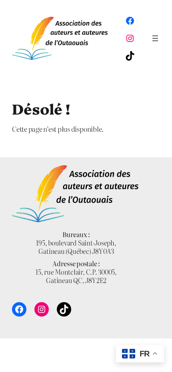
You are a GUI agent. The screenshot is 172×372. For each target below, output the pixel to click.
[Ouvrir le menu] (155, 38)
